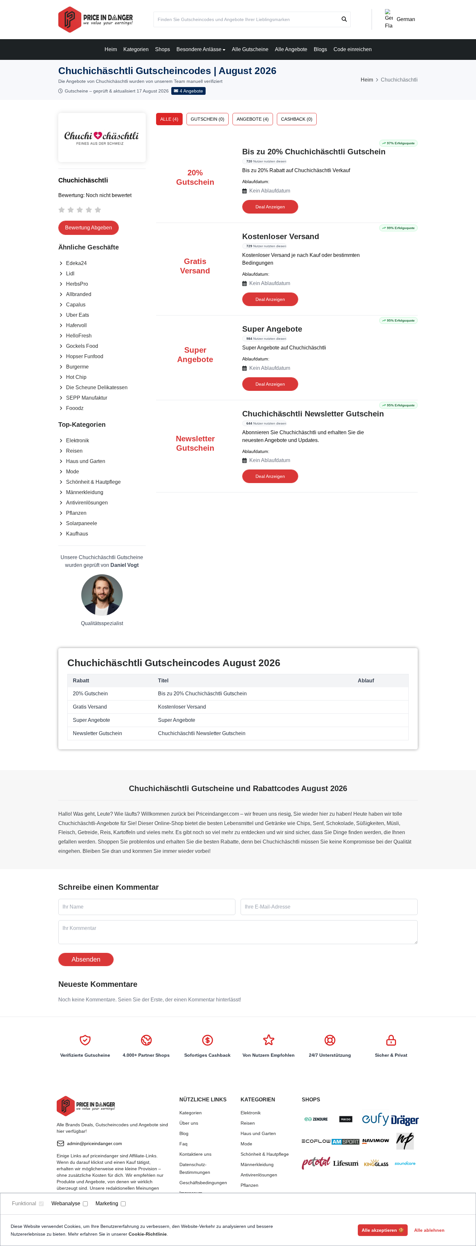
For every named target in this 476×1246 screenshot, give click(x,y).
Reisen (74, 451)
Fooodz (75, 408)
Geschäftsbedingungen (203, 1182)
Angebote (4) (253, 119)
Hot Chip (76, 377)
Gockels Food (82, 346)
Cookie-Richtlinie (148, 1234)
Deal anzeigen (270, 206)
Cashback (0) (296, 119)
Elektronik (77, 440)
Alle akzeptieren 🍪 (383, 1230)
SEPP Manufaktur (86, 398)
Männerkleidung (84, 492)
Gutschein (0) (207, 119)
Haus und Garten (85, 461)
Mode (72, 471)
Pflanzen (76, 513)
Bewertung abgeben (88, 227)
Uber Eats (77, 315)
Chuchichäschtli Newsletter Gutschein (313, 413)
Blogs (320, 49)
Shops (162, 49)
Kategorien (136, 49)
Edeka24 (76, 263)
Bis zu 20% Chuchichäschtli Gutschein (314, 151)
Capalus (75, 304)
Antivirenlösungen (87, 502)
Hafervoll (76, 325)
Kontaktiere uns (195, 1154)
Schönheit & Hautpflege (93, 482)
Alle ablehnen (429, 1230)
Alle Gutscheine (250, 49)
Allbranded (78, 294)
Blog (183, 1133)
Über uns (188, 1123)
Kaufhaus (77, 533)
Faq (183, 1143)
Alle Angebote (291, 49)
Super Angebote (272, 329)
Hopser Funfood (84, 356)
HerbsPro (77, 284)
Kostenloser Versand (280, 236)
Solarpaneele (81, 523)
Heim (111, 49)
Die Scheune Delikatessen (97, 387)
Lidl (70, 273)
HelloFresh (79, 335)
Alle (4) (169, 119)
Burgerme (77, 366)
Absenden (86, 959)
